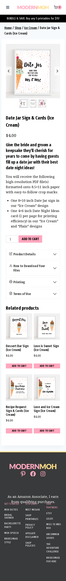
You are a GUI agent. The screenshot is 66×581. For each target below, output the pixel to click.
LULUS (49, 518)
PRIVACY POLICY (30, 526)
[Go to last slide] (9, 71)
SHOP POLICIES (30, 544)
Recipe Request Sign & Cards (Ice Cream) (17, 411)
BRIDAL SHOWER (9, 516)
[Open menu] (7, 7)
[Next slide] (57, 71)
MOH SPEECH (11, 533)
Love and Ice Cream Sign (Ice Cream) (46, 409)
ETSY (49, 513)
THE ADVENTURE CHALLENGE (52, 548)
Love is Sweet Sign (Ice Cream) (46, 348)
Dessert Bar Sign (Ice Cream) (17, 348)
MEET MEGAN (32, 509)
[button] (23, 103)
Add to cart (30, 239)
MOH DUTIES (11, 509)
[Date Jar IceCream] (33, 71)
